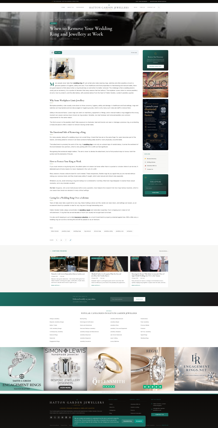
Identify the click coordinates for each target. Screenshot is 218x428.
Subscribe (155, 192)
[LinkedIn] (66, 417)
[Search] (158, 7)
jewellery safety (108, 231)
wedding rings (77, 231)
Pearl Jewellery (145, 322)
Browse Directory (155, 66)
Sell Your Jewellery (146, 331)
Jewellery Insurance (85, 341)
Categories (80, 7)
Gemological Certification (87, 322)
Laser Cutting (114, 338)
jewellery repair (66, 231)
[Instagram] (58, 417)
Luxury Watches (114, 341)
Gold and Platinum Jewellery (87, 328)
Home (63, 7)
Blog (135, 7)
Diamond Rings (54, 334)
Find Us (142, 7)
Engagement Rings (55, 341)
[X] (54, 417)
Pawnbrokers (144, 318)
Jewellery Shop (114, 325)
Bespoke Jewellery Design (57, 322)
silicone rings (97, 231)
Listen (59, 52)
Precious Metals (145, 325)
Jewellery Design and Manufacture (89, 331)
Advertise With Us (151, 165)
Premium (143, 328)
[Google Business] (69, 417)
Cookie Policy (72, 425)
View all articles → (163, 251)
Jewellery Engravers (85, 338)
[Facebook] (51, 417)
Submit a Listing (134, 407)
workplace (129, 231)
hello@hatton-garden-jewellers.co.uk (159, 409)
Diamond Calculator (135, 413)
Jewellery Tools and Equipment (118, 328)
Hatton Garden (55, 231)
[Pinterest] (62, 417)
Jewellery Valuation (115, 331)
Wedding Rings (145, 338)
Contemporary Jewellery (56, 331)
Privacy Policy (64, 425)
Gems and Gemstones (86, 325)
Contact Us (151, 7)
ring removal (87, 231)
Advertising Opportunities (158, 1)
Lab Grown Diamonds (116, 334)
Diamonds (52, 338)
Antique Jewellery (54, 318)
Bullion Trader (53, 325)
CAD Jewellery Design (56, 328)
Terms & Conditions (54, 425)
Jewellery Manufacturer (116, 318)
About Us (71, 7)
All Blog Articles (150, 162)
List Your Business (141, 1)
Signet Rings (144, 334)
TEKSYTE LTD (165, 425)
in (61, 240)
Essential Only (128, 421)
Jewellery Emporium (85, 334)
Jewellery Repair (114, 322)
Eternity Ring (83, 318)
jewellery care (119, 231)
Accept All (139, 421)
